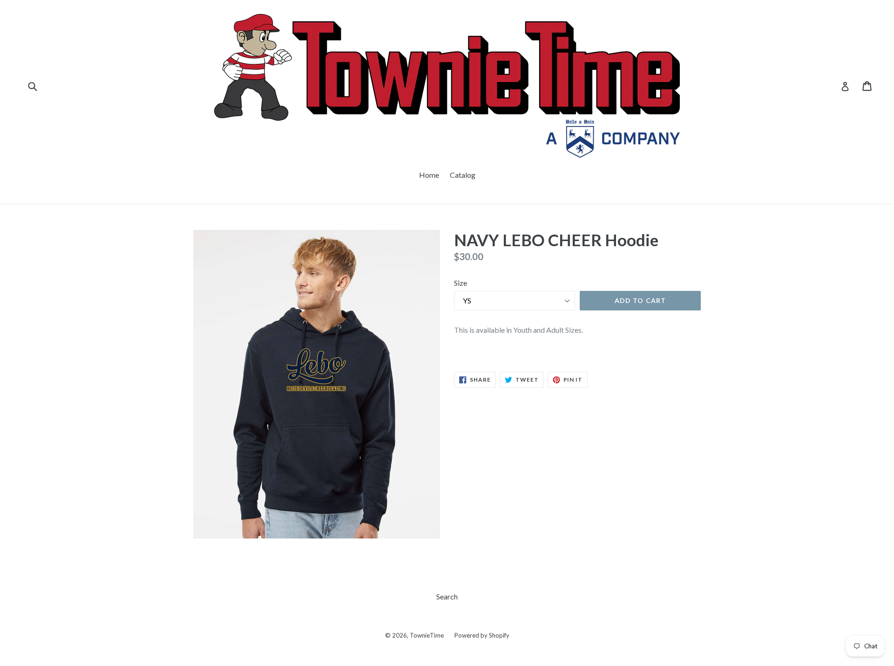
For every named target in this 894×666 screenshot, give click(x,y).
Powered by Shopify (481, 635)
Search (447, 596)
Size (460, 282)
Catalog (462, 174)
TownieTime (427, 635)
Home (429, 174)
